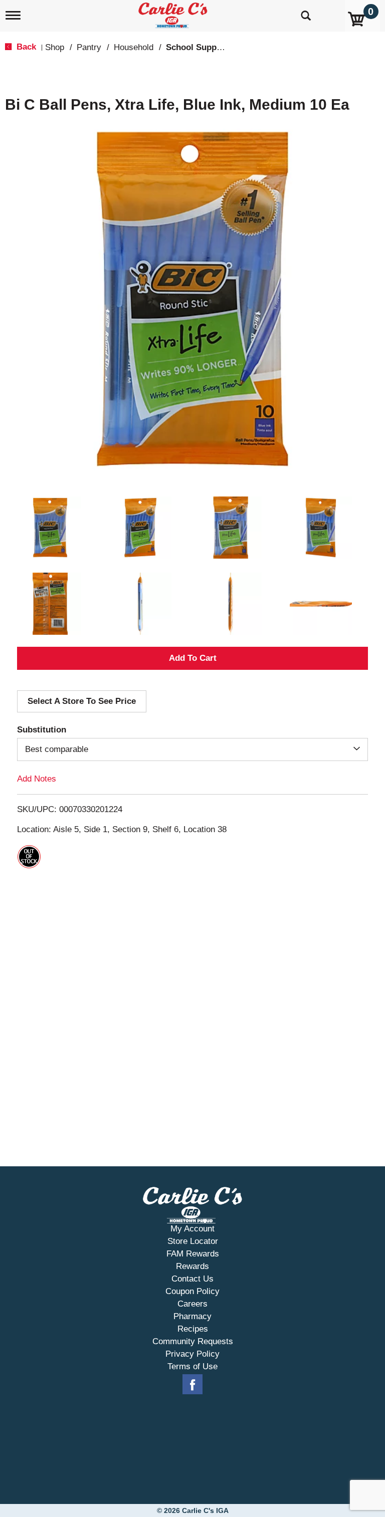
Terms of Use (192, 1366)
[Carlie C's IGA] (174, 13)
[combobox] (192, 749)
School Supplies (198, 47)
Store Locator (192, 1241)
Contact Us (192, 1279)
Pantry (89, 47)
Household (133, 47)
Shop (54, 47)
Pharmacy (192, 1316)
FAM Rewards (192, 1253)
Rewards (192, 1266)
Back (25, 47)
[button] (50, 527)
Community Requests (192, 1341)
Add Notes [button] (36, 779)
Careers (192, 1304)
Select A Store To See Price (82, 701)
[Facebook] (192, 1384)
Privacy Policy (192, 1354)
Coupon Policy (192, 1291)
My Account (192, 1228)
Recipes (192, 1329)
